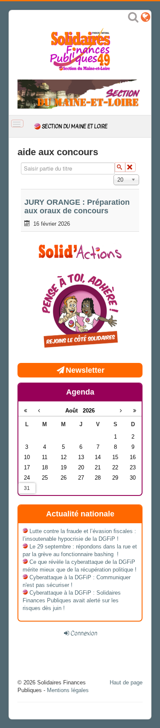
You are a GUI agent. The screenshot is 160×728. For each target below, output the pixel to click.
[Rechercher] (120, 167)
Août (74, 410)
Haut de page (126, 682)
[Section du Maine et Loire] (80, 93)
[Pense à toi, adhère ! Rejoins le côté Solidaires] (80, 312)
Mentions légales (68, 690)
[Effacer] (130, 167)
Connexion (83, 633)
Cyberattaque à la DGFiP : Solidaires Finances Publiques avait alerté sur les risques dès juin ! (72, 600)
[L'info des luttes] (80, 251)
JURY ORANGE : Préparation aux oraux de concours (77, 206)
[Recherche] (133, 19)
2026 (89, 410)
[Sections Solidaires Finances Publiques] (145, 19)
